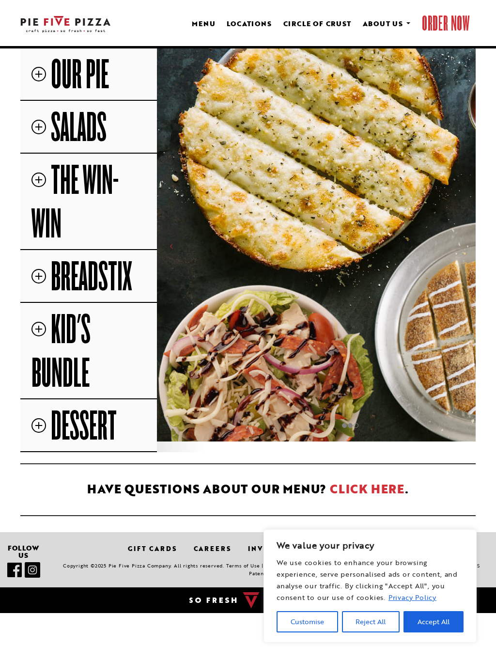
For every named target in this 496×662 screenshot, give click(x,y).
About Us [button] (384, 24)
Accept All (434, 622)
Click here (367, 489)
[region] (370, 586)
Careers (213, 548)
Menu (203, 24)
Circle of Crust (317, 24)
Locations (249, 24)
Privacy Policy (412, 597)
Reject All (371, 622)
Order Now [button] (446, 23)
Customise (307, 622)
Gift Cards (152, 548)
